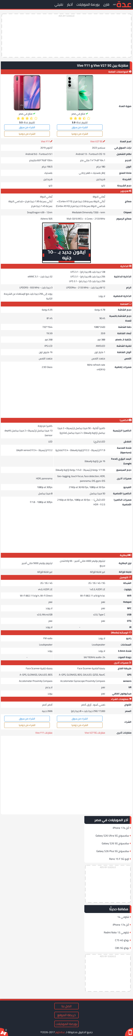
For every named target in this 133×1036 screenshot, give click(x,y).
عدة (123, 4)
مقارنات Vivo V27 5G (95, 732)
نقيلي (58, 4)
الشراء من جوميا (80, 133)
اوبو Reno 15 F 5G (119, 858)
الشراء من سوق (80, 127)
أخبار (70, 4)
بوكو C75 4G (122, 940)
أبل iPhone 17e (121, 827)
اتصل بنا (66, 1006)
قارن (106, 4)
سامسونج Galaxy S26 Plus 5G (112, 851)
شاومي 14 (123, 916)
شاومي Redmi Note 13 (116, 932)
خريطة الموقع (66, 1015)
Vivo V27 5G (96, 141)
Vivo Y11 (45, 141)
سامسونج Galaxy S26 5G (115, 843)
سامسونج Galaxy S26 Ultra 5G (112, 835)
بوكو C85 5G (122, 947)
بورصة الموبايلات (88, 4)
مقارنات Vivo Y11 (43, 732)
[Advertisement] (66, 35)
